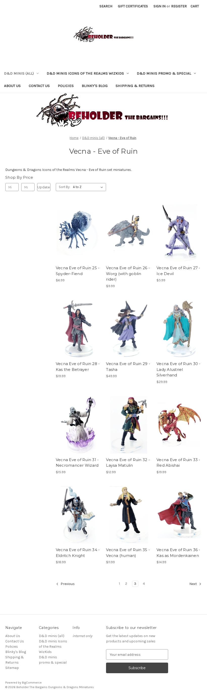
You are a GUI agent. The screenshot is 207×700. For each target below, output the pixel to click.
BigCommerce (32, 682)
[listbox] (89, 187)
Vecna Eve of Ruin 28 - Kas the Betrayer (78, 366)
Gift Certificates (133, 6)
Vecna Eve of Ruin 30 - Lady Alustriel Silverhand (179, 369)
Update (43, 187)
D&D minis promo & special (164, 73)
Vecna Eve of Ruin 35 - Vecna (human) (128, 552)
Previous (67, 584)
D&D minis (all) (19, 73)
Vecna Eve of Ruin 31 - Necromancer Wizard (77, 462)
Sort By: (64, 187)
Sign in (159, 6)
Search (105, 6)
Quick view (77, 224)
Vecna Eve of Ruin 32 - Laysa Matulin (128, 462)
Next (193, 584)
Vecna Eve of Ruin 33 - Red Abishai (178, 462)
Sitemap (12, 668)
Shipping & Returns (135, 85)
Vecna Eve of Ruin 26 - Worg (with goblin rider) (128, 273)
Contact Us (39, 85)
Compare (76, 233)
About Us (12, 85)
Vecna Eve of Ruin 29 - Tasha (128, 366)
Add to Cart (78, 242)
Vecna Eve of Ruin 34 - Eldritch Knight (78, 552)
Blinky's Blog (95, 85)
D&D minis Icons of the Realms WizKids (85, 73)
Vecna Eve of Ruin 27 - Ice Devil (178, 270)
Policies (66, 85)
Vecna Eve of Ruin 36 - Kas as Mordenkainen (178, 552)
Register (179, 6)
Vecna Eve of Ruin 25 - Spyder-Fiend (78, 270)
